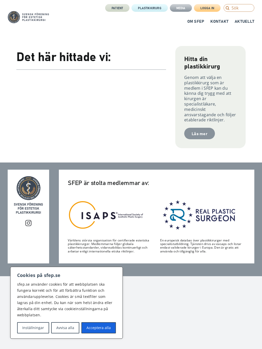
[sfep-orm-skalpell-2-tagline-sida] (28, 13)
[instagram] (28, 223)
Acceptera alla (98, 327)
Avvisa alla (65, 327)
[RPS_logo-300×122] (198, 201)
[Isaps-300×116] (106, 202)
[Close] (117, 271)
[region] (66, 303)
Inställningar (33, 327)
